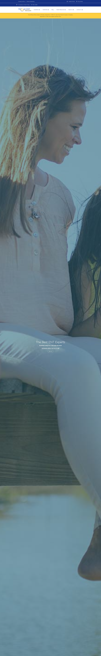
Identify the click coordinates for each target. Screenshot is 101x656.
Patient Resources (60, 9)
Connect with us (21, 1)
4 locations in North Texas (24, 4)
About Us (70, 9)
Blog (53, 9)
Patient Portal (71, 1)
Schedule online (46, 348)
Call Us (50, 351)
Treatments (45, 9)
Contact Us (79, 9)
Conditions (36, 9)
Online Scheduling (30, 1)
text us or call (55, 348)
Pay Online (80, 1)
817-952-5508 (34, 4)
